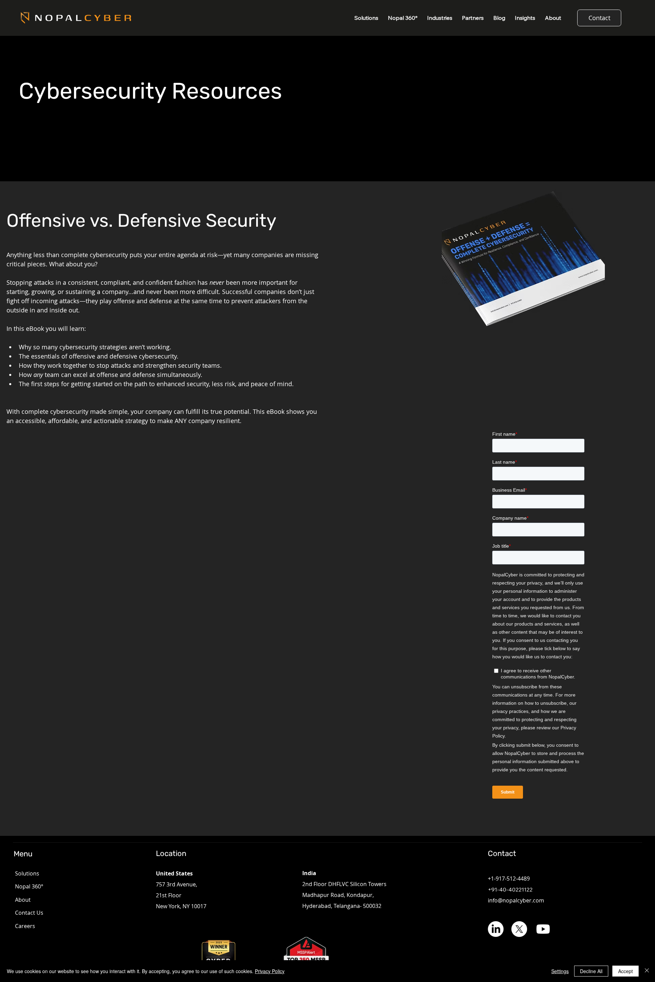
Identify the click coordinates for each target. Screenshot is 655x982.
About (23, 899)
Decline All (591, 971)
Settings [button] (560, 971)
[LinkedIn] (496, 929)
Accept (625, 971)
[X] (519, 929)
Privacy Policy (270, 971)
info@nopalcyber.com (516, 900)
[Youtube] (543, 929)
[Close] (647, 971)
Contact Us (29, 912)
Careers (25, 926)
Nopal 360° (29, 886)
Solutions (27, 873)
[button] (440, 18)
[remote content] (538, 617)
